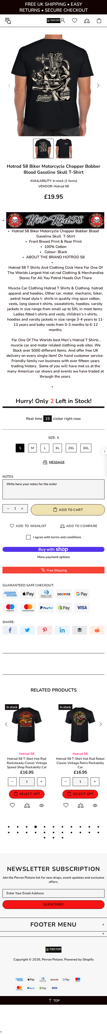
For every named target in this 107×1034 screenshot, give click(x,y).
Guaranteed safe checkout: (28, 585)
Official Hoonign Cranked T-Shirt (31, 759)
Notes (7, 477)
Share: (8, 622)
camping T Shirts (85, 754)
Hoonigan (32, 754)
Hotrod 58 (61, 186)
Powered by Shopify (79, 960)
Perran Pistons (53, 20)
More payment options (53, 557)
